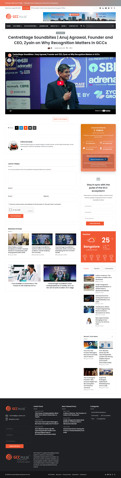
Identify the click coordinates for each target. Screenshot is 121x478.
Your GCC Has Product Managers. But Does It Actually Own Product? (90, 354)
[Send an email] (51, 48)
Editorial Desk (26, 142)
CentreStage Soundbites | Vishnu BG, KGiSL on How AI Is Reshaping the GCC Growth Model (65, 249)
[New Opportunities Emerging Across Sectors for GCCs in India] (89, 320)
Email (10, 196)
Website (46, 196)
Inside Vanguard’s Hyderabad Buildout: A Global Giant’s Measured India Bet (103, 288)
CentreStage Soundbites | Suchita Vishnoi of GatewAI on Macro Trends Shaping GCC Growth (41, 249)
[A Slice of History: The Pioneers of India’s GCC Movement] (89, 278)
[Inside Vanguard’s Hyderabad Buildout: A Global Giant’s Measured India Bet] (89, 287)
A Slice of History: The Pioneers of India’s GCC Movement (104, 277)
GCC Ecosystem (30, 26)
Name (10, 188)
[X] (17, 128)
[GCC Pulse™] (16, 16)
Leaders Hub (43, 26)
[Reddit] (26, 128)
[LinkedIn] (21, 128)
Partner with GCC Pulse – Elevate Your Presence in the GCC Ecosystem (31, 3)
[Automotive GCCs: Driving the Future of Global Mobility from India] (89, 298)
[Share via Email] (30, 128)
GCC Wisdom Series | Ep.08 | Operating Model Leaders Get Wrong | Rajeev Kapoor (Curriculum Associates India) (106, 357)
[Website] (22, 149)
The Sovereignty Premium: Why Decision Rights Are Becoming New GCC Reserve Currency (90, 383)
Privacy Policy (67, 474)
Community (94, 415)
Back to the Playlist (60, 119)
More (63, 26)
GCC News (16, 26)
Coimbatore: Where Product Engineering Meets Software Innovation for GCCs (103, 310)
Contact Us (73, 26)
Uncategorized (101, 419)
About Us (54, 26)
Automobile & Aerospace (98, 412)
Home (8, 26)
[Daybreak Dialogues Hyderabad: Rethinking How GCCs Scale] (106, 372)
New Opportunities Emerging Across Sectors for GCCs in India (102, 321)
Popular (86, 268)
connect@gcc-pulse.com (17, 416)
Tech (92, 419)
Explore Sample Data (97, 159)
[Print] (34, 128)
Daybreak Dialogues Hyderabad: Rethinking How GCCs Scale (104, 382)
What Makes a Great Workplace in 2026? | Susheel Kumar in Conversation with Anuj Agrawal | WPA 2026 (18, 249)
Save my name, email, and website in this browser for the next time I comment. (35, 204)
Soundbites (60, 33)
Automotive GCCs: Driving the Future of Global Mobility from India (103, 299)
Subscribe (75, 474)
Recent (96, 268)
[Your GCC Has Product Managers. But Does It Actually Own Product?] (90, 345)
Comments (109, 268)
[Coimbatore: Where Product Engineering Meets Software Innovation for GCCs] (89, 309)
